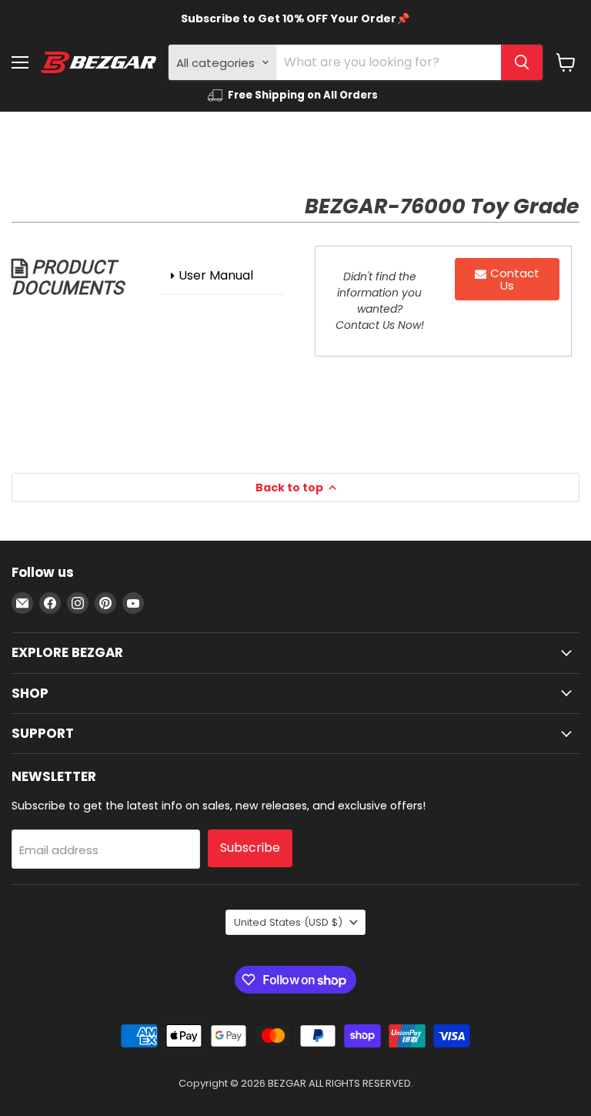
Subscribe (250, 847)
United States (288, 922)
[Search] (522, 62)
